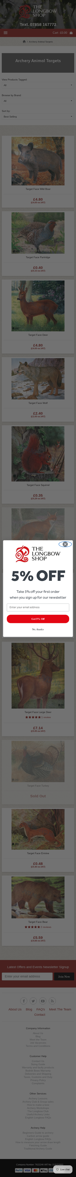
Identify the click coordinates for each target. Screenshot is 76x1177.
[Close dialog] (65, 544)
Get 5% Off (38, 619)
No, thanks (38, 629)
